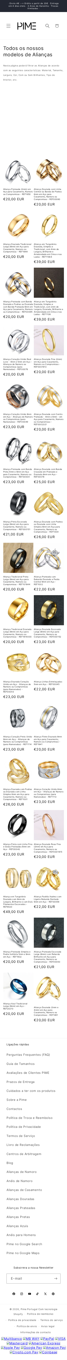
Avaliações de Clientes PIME (28, 1072)
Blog (10, 1163)
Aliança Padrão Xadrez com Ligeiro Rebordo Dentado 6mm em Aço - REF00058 (47, 899)
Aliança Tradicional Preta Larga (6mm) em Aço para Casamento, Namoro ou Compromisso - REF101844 (16, 580)
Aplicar (34, 141)
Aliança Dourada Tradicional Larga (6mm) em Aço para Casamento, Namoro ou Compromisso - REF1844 (17, 248)
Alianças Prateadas (21, 1208)
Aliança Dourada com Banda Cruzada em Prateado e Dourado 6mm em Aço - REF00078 (48, 473)
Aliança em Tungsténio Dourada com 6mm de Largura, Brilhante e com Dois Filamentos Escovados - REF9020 (18, 901)
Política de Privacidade (24, 1126)
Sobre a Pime (17, 1099)
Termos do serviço (51, 1320)
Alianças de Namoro (22, 1172)
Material (9, 87)
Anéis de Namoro (20, 1181)
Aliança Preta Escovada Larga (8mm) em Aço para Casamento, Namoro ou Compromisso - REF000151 (16, 525)
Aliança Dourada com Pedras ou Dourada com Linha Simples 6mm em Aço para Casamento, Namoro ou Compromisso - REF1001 (17, 794)
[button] (8, 25)
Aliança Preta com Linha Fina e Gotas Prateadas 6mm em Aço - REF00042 (18, 846)
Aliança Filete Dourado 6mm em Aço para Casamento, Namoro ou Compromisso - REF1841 (48, 740)
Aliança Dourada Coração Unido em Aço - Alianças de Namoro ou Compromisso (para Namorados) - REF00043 (17, 686)
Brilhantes (11, 117)
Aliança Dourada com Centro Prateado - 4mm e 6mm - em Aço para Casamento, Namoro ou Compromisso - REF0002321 (49, 419)
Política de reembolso (40, 1313)
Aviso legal (47, 1326)
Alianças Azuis (17, 1226)
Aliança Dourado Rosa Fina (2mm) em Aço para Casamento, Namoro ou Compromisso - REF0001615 (48, 848)
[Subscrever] (55, 1279)
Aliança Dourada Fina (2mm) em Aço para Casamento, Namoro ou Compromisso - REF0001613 (48, 363)
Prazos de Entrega (21, 1082)
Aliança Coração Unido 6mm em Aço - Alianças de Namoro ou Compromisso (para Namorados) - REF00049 (18, 418)
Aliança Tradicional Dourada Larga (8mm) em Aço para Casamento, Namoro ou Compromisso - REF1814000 (17, 633)
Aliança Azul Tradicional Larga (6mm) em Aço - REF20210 (15, 1006)
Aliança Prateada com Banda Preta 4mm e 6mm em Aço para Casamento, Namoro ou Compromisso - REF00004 (17, 473)
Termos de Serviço (21, 1136)
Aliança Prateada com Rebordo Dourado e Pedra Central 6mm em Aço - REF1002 (47, 580)
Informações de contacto (35, 1332)
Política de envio (27, 1326)
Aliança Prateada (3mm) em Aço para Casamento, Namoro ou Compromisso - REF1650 (18, 191)
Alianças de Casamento (24, 1190)
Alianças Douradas (20, 1199)
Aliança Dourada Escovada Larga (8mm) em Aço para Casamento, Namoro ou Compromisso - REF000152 (47, 633)
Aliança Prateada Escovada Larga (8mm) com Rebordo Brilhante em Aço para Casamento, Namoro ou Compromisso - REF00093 (47, 956)
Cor (6, 111)
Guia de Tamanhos (21, 1064)
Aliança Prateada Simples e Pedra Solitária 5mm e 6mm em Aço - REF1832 (17, 954)
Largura (9, 104)
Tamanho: (10, 97)
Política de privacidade (22, 1320)
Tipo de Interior (15, 124)
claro (60, 97)
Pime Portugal (29, 1309)
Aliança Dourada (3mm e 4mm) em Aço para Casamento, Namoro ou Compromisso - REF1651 (46, 1011)
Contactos (14, 1109)
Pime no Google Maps (23, 1253)
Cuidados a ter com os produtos (31, 1091)
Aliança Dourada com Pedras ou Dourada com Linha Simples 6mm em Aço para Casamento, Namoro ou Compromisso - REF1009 (48, 526)
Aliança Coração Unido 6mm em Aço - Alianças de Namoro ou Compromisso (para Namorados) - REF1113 (48, 793)
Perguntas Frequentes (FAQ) (28, 1054)
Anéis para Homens (21, 1235)
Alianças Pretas (18, 1217)
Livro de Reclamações (23, 1145)
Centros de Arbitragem (24, 1154)
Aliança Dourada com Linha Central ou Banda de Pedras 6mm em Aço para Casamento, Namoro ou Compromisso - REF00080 (48, 194)
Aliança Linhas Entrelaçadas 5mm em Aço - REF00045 (48, 682)
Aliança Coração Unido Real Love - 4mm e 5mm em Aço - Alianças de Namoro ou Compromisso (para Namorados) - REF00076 (17, 364)
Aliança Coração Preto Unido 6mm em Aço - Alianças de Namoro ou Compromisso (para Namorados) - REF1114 (17, 740)
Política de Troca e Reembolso (30, 1118)
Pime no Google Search (24, 1244)
